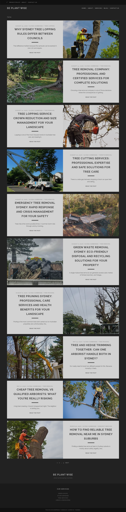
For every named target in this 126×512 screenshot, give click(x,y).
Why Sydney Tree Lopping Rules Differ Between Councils (35, 34)
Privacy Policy (14, 2)
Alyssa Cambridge (36, 26)
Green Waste (63, 493)
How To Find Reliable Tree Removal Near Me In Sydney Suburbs (91, 434)
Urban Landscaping (63, 500)
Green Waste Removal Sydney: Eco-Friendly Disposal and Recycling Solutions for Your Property (91, 256)
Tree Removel (105, 66)
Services (98, 8)
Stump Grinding (63, 495)
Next (67, 462)
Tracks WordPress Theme (55, 510)
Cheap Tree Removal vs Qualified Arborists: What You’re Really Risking (35, 394)
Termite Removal (105, 155)
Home (84, 8)
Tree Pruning (49, 293)
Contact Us (32, 2)
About (24, 2)
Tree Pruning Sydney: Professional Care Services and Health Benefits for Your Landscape (35, 305)
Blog (106, 8)
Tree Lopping (49, 26)
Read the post (35, 52)
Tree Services (63, 498)
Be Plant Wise (17, 8)
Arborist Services (105, 426)
